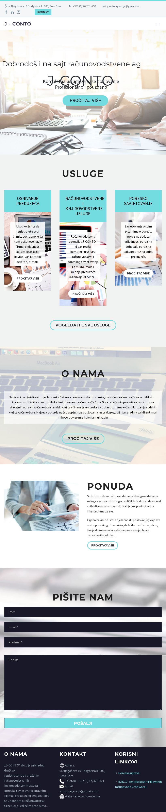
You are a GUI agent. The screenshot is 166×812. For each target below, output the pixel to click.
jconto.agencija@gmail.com (123, 6)
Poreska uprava (128, 773)
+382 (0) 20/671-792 (84, 6)
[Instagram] (18, 12)
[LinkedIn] (12, 12)
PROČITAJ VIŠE (83, 438)
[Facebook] (6, 12)
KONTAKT (43, 12)
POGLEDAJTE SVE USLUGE (83, 325)
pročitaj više (27, 278)
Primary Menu (158, 24)
